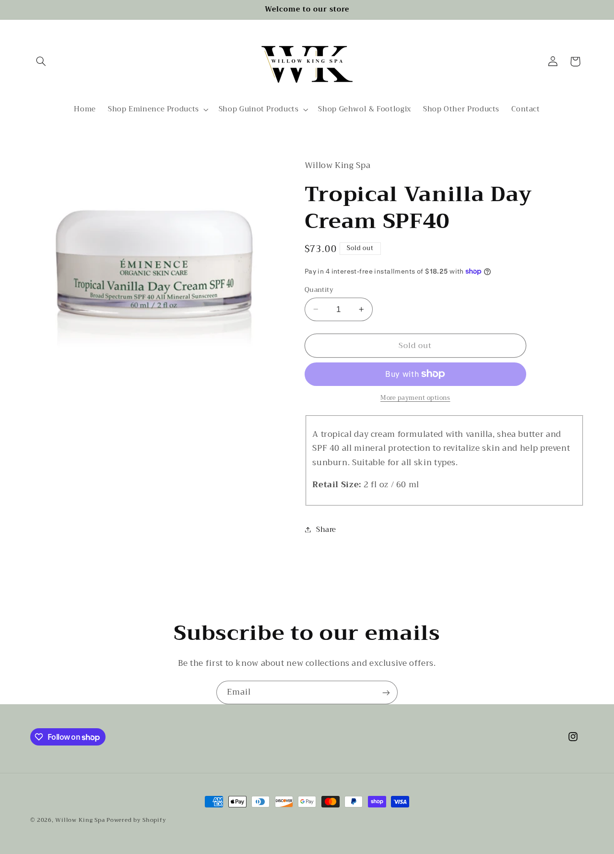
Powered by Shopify (136, 820)
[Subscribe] (386, 692)
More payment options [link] (415, 398)
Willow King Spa (80, 820)
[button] (41, 61)
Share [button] (326, 529)
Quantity (319, 289)
